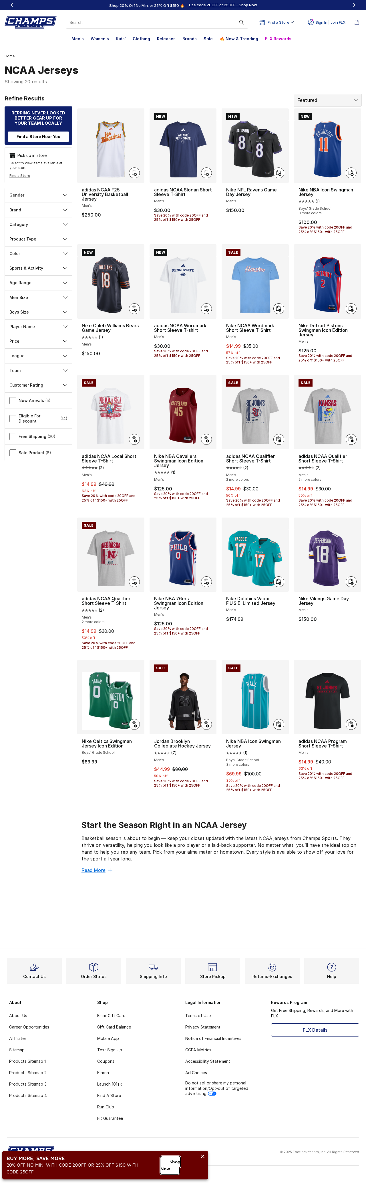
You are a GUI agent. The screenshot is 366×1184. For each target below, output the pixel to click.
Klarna (103, 1072)
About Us (18, 1015)
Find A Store (109, 1095)
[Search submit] (241, 22)
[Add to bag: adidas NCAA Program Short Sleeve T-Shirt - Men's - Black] (351, 724)
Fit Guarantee (110, 1118)
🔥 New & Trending (239, 38)
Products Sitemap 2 (28, 1072)
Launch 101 (107, 1084)
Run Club (105, 1106)
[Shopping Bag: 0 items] (356, 22)
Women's (100, 38)
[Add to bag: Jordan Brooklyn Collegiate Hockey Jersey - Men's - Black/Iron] (206, 724)
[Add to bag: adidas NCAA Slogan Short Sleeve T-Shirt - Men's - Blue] (206, 172)
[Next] (354, 5)
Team (15, 370)
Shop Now (170, 1165)
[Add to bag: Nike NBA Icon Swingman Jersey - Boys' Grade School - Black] (278, 724)
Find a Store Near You (38, 136)
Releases (166, 38)
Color (14, 253)
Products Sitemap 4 (28, 1095)
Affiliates (18, 1038)
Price (14, 341)
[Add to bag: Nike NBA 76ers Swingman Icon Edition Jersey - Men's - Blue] (206, 581)
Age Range (20, 282)
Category (18, 224)
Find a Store (19, 175)
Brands (189, 38)
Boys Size (19, 312)
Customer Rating (26, 385)
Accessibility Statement (207, 1061)
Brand (15, 209)
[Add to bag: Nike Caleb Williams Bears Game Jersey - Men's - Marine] (134, 308)
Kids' (121, 38)
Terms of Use (198, 1015)
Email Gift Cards (112, 1015)
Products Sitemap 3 (28, 1084)
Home (10, 56)
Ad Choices (196, 1072)
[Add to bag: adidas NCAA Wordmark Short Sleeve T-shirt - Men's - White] (206, 308)
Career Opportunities (29, 1027)
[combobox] (157, 22)
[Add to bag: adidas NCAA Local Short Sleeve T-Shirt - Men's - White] (134, 439)
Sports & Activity (26, 268)
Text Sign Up (109, 1049)
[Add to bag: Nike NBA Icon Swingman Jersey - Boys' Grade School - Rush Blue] (351, 172)
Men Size (18, 297)
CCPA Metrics (198, 1049)
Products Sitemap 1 (27, 1061)
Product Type (22, 239)
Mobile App (108, 1038)
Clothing (141, 38)
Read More (93, 870)
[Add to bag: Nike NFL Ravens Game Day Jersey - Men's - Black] (278, 172)
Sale (208, 38)
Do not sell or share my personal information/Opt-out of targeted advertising (216, 1088)
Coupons (105, 1061)
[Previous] (12, 5)
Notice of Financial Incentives (213, 1038)
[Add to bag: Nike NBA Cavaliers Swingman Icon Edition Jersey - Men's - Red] (206, 439)
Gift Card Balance (114, 1027)
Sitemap (17, 1049)
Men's (77, 38)
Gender (16, 195)
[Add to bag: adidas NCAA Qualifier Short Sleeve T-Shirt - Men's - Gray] (278, 439)
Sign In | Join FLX (330, 22)
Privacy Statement (202, 1027)
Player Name (22, 326)
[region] (183, 5)
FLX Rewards (278, 38)
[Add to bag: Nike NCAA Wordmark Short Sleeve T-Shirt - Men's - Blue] (278, 308)
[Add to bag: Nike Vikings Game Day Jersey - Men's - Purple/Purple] (351, 581)
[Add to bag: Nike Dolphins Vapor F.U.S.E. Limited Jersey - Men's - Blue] (278, 581)
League (17, 355)
